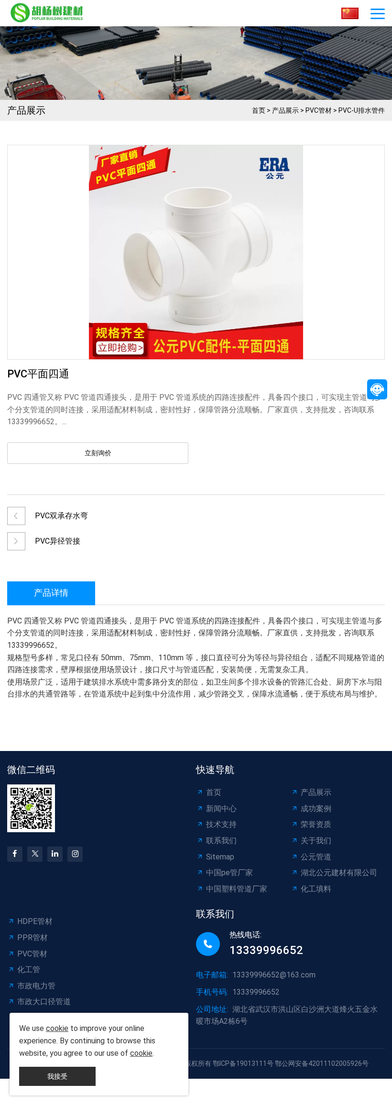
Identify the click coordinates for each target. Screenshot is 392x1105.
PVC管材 (318, 110)
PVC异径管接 (57, 541)
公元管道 (316, 856)
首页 (258, 110)
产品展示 (285, 110)
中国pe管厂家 (229, 872)
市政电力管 (36, 985)
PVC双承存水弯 (61, 515)
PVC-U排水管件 (361, 110)
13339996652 (266, 950)
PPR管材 (32, 937)
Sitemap (220, 856)
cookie (57, 1028)
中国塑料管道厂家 (236, 888)
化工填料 (316, 888)
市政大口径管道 (44, 1001)
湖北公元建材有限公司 (339, 872)
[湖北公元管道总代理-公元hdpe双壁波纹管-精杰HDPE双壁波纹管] (49, 13)
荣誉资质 (316, 824)
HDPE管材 (35, 921)
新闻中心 (221, 808)
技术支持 (221, 824)
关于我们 (316, 840)
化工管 (28, 969)
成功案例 (316, 808)
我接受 (57, 1076)
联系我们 (221, 840)
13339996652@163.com (274, 974)
